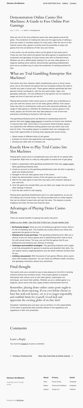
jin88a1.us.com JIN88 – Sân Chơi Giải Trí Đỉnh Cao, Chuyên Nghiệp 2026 (39, 222)
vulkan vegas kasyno (33, 121)
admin (26, 30)
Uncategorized (35, 30)
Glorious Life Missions (15, 3)
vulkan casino (68, 164)
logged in (24, 344)
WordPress (20, 400)
